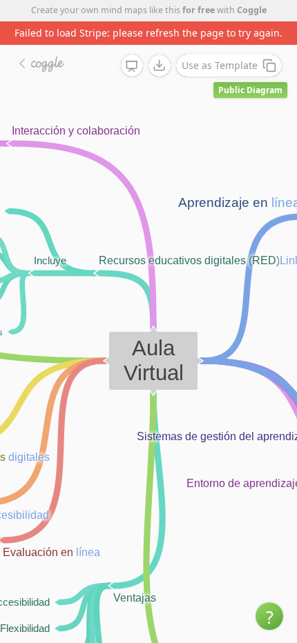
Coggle (252, 10)
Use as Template (220, 65)
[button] (269, 616)
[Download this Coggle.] (159, 66)
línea (88, 552)
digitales (29, 457)
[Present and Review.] (132, 66)
